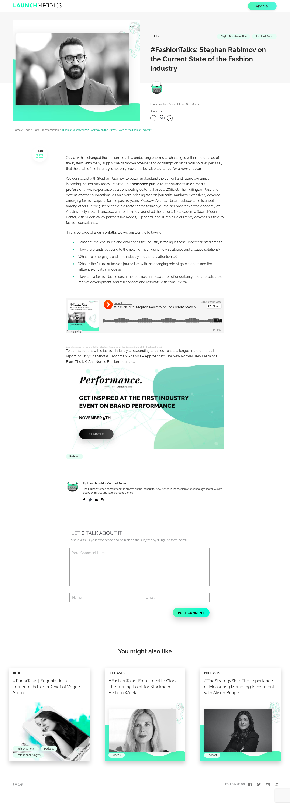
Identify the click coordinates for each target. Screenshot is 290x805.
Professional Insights (28, 755)
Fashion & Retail (25, 748)
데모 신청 (262, 6)
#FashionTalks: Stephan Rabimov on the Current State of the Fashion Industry (123, 347)
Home (17, 129)
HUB (40, 151)
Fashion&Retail (264, 36)
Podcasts (116, 673)
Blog (154, 36)
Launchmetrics (74, 347)
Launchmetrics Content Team (167, 104)
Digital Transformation (234, 36)
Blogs (26, 129)
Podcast (74, 456)
